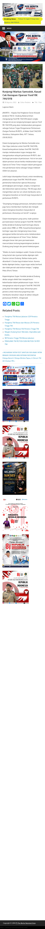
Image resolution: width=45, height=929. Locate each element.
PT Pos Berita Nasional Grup (25, 923)
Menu (9, 28)
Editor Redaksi (25, 102)
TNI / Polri (38, 102)
